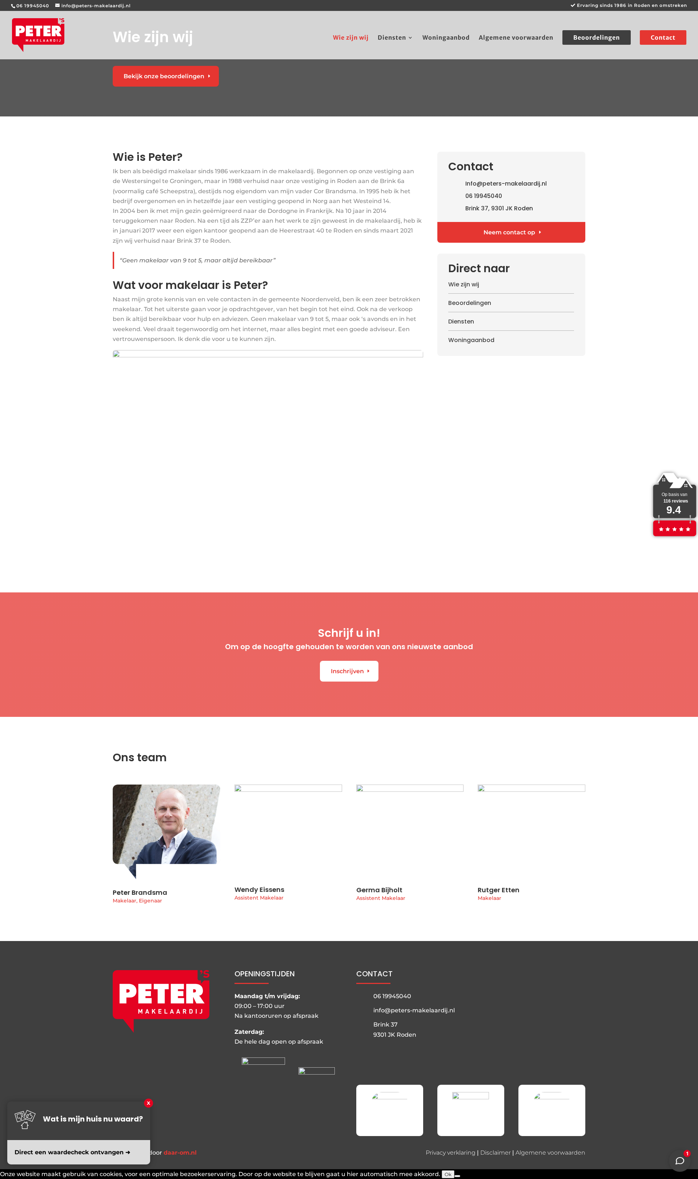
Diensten (392, 38)
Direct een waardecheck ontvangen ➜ (72, 1152)
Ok (448, 1174)
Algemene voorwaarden (516, 38)
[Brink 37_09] (268, 355)
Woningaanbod (446, 38)
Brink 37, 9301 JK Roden (499, 208)
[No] (457, 1176)
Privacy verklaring (451, 1152)
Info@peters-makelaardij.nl (506, 183)
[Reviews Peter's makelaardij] (674, 536)
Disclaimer (495, 1152)
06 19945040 (32, 5)
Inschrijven (347, 671)
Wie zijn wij (351, 38)
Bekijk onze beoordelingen (164, 76)
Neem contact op (509, 232)
